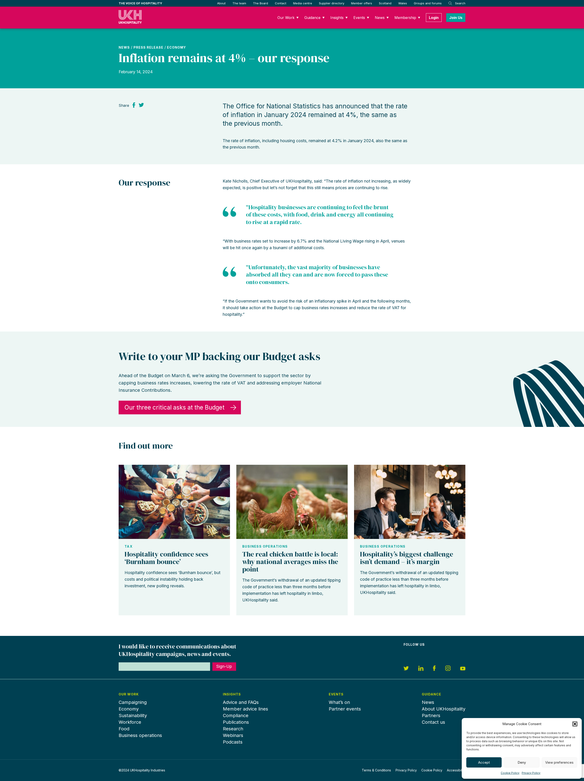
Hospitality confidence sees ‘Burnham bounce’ (166, 557)
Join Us (455, 17)
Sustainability (133, 715)
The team (239, 3)
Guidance (312, 17)
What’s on (339, 702)
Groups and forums (428, 3)
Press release (148, 47)
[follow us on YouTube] (462, 669)
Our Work (286, 17)
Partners (431, 715)
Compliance (235, 715)
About (221, 3)
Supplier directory (331, 3)
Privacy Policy (531, 773)
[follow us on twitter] (406, 669)
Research (233, 728)
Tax (129, 546)
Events (359, 17)
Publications (236, 722)
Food (124, 728)
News (380, 17)
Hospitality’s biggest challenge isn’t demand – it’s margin (406, 557)
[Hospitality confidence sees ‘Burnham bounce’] (174, 502)
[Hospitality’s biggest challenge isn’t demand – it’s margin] (409, 502)
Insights (337, 17)
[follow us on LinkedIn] (420, 669)
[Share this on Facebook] (134, 105)
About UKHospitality (443, 709)
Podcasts (232, 742)
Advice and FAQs (241, 702)
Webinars (233, 735)
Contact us (433, 722)
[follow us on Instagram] (448, 669)
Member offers (361, 3)
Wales (402, 3)
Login (434, 17)
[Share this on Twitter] (141, 105)
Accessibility (456, 770)
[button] (575, 724)
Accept (484, 762)
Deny (522, 762)
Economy (176, 47)
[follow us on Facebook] (434, 669)
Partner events (345, 709)
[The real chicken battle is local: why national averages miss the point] (292, 502)
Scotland (385, 3)
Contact (280, 3)
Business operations (265, 546)
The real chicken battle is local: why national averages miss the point (290, 561)
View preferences (559, 762)
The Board (260, 3)
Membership (405, 17)
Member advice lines (245, 709)
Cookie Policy (510, 773)
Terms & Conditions (376, 770)
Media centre (302, 3)
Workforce (130, 722)
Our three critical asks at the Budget (174, 407)
